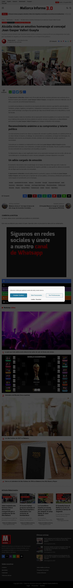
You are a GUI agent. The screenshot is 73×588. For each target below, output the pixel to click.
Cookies (33, 299)
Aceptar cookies (18, 295)
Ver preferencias (54, 295)
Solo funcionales (36, 295)
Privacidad (38, 299)
